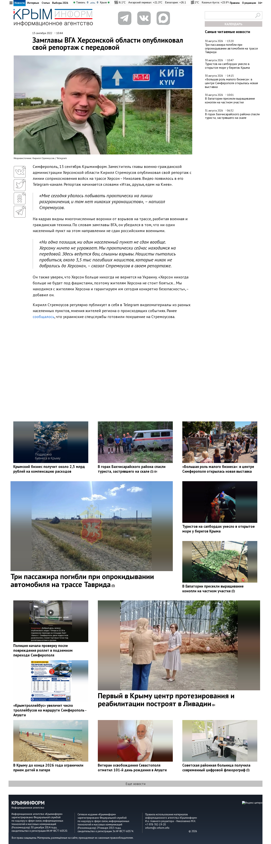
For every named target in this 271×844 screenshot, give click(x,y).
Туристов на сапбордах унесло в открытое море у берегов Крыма (227, 66)
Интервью (33, 3)
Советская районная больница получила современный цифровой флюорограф (216, 767)
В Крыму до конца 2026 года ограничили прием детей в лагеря (48, 767)
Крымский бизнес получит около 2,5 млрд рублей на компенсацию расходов (49, 469)
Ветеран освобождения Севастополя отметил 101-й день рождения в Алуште (132, 767)
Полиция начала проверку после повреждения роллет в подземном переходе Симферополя (43, 650)
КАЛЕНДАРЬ (233, 24)
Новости (19, 3)
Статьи (46, 3)
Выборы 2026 (60, 3)
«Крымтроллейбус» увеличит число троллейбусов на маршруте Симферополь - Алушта (49, 710)
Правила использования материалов (166, 814)
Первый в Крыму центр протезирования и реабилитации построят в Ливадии (166, 699)
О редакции (249, 3)
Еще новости (135, 783)
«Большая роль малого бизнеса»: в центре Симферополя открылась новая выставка (231, 83)
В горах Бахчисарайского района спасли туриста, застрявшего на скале (232, 116)
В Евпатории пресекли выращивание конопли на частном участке (230, 100)
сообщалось (43, 316)
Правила (234, 3)
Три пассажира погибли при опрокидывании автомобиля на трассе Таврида (231, 48)
